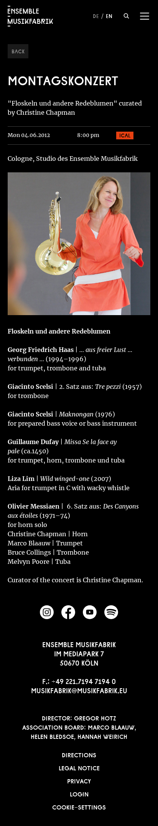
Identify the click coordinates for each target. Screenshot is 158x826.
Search (126, 16)
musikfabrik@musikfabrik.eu (79, 689)
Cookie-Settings (79, 806)
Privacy (79, 780)
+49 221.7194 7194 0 (83, 680)
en (109, 15)
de (96, 15)
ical (124, 134)
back (18, 50)
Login (79, 793)
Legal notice (79, 767)
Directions (79, 754)
